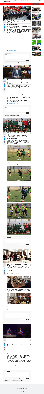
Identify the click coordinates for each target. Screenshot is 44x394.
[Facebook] (4, 24)
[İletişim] (39, 4)
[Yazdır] (4, 29)
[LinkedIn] (4, 27)
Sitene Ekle (19, 0)
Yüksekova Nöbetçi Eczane (27, 0)
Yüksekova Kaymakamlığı (14, 309)
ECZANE (16, 50)
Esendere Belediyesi (13, 103)
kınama (10, 103)
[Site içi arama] (40, 4)
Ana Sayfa (15, 0)
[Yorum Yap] (4, 30)
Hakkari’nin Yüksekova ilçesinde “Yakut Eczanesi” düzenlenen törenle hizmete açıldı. (18, 22)
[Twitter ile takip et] (21, 390)
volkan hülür (18, 309)
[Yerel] (14, 2)
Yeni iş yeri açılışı (13, 50)
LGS (11, 309)
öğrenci (10, 309)
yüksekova (11, 50)
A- (30, 265)
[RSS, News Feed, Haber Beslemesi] (22, 390)
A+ (30, 132)
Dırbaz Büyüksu (16, 103)
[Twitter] (4, 26)
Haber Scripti (21, 391)
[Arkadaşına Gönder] (4, 28)
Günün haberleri (22, 0)
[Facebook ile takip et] (20, 390)
